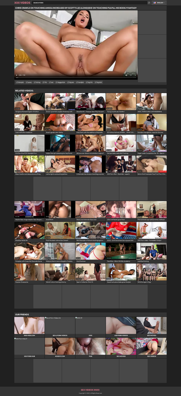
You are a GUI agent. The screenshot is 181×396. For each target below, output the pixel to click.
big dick (99, 82)
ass (52, 82)
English (160, 3)
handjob (81, 82)
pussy (30, 82)
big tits (90, 82)
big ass (71, 82)
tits (46, 82)
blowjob (21, 82)
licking (38, 82)
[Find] (149, 2)
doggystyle (61, 82)
